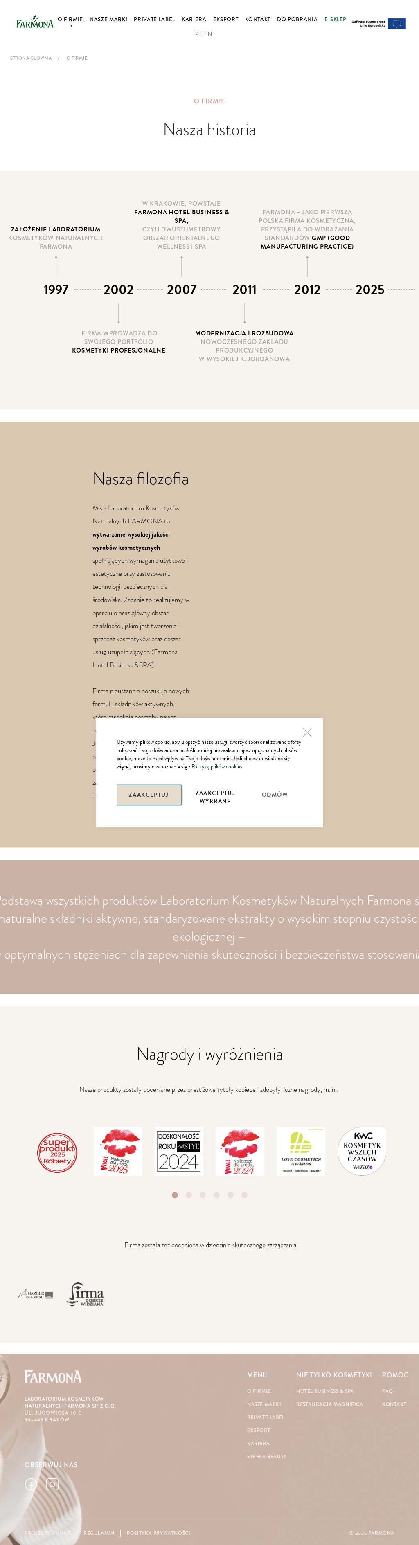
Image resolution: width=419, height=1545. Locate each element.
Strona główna (31, 58)
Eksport (258, 1430)
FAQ (387, 1391)
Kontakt (394, 1404)
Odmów (275, 794)
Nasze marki (264, 1404)
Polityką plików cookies (216, 766)
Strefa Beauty (267, 1456)
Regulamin (98, 1533)
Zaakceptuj (149, 794)
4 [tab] (217, 1195)
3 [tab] (203, 1195)
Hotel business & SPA (325, 1391)
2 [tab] (189, 1195)
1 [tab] (175, 1195)
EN (208, 34)
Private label (266, 1417)
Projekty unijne (48, 1533)
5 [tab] (231, 1195)
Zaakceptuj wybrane (216, 797)
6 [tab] (244, 1195)
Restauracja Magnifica (329, 1404)
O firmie (259, 1391)
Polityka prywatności (158, 1533)
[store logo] (35, 21)
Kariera (258, 1443)
